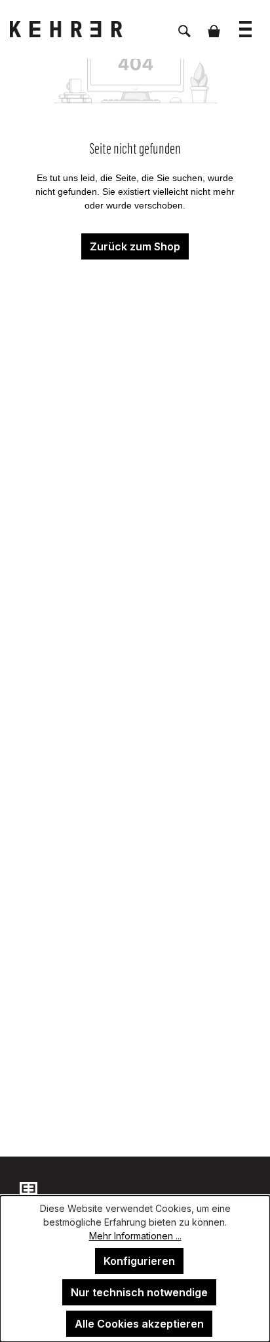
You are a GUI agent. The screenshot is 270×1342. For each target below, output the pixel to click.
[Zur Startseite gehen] (75, 29)
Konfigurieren (139, 1260)
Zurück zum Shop (135, 246)
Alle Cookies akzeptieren (139, 1323)
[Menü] (245, 23)
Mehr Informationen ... (135, 1235)
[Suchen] (184, 24)
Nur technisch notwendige (139, 1292)
